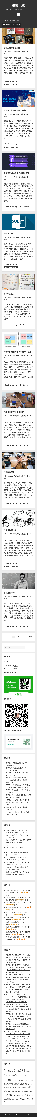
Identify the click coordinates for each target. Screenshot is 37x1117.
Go (16, 1075)
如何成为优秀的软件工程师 (18, 98)
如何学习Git (18, 282)
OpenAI (24, 1075)
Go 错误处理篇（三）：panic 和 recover (18, 902)
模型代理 (18, 1095)
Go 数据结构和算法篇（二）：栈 (16, 907)
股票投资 (9, 1099)
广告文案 (14, 1087)
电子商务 (25, 1095)
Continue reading (11, 81)
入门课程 (8, 1084)
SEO (18, 1080)
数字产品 (9, 1091)
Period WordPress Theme (13, 1115)
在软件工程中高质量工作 (18, 400)
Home (4, 20)
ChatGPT (19, 1070)
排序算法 (24, 1087)
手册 (20, 1087)
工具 (10, 1087)
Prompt (8, 1080)
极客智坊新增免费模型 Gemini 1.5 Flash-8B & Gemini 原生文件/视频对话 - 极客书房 (18, 997)
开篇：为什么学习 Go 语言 (14, 847)
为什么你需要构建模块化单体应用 (18, 340)
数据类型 (14, 1091)
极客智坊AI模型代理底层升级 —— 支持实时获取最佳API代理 (18, 960)
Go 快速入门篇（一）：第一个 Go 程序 (18, 835)
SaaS (15, 1080)
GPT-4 (19, 1075)
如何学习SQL (18, 222)
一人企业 (22, 1080)
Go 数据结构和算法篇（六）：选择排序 (18, 927)
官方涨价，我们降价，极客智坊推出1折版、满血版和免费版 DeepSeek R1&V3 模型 (18, 802)
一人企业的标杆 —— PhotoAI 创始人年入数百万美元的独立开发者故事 (18, 1051)
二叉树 (26, 1080)
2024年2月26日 (15, 51)
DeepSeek (28, 1071)
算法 (30, 1095)
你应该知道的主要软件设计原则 (18, 161)
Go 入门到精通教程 (12, 830)
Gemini (13, 1075)
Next (30, 637)
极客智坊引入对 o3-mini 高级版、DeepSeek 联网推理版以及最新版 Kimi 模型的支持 (18, 780)
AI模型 (9, 1071)
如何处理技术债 (18, 518)
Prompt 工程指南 (11, 668)
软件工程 (14, 1099)
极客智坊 (11, 1095)
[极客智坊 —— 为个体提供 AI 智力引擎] (18, 696)
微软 (18, 1087)
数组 (25, 1091)
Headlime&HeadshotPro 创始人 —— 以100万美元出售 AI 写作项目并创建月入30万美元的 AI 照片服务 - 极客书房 (18, 1034)
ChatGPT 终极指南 (12, 666)
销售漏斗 (23, 1099)
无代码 (28, 1091)
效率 (28, 1087)
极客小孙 (25, 51)
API (12, 1071)
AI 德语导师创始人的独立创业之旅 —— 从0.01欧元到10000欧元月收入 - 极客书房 (18, 1046)
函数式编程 (16, 1084)
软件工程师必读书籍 (18, 36)
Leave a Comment (11, 84)
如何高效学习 (18, 581)
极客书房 (18, 6)
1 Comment (25, 207)
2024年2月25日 (15, 596)
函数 (12, 1084)
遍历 (18, 1099)
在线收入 (27, 1084)
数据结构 (20, 1091)
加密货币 (22, 1084)
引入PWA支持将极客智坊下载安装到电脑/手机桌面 (18, 1009)
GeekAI (7, 1075)
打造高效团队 (18, 460)
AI (5, 1070)
